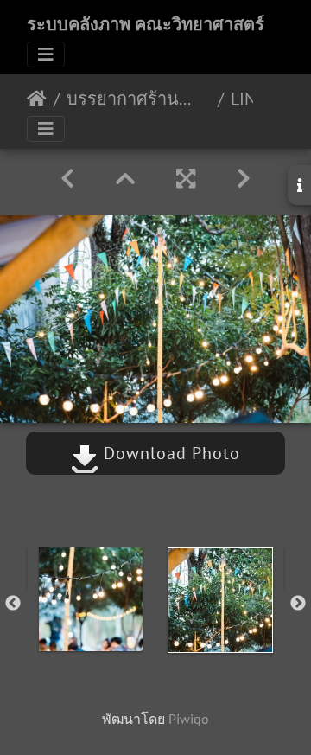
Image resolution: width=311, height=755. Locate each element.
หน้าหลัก (37, 99)
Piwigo (188, 718)
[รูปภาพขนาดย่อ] (125, 178)
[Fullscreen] (186, 178)
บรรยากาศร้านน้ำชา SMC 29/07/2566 (139, 98)
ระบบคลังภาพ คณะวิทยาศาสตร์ (145, 24)
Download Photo (169, 453)
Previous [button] (13, 603)
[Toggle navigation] (46, 54)
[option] (91, 599)
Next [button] (298, 603)
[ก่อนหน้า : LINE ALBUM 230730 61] (67, 178)
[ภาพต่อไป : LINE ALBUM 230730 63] (243, 178)
